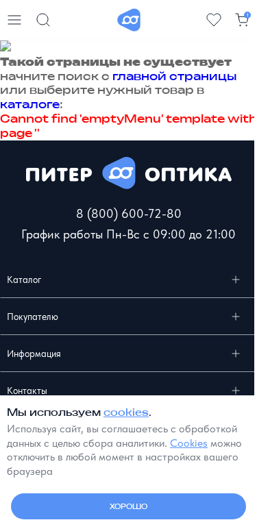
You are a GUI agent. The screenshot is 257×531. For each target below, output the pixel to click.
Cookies (189, 442)
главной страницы (174, 76)
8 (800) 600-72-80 (129, 213)
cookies (126, 412)
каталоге (30, 104)
